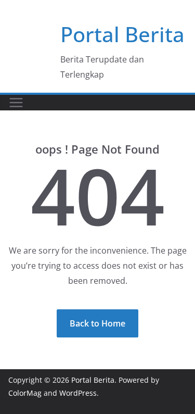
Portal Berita (122, 34)
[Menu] (16, 102)
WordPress (78, 393)
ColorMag (25, 393)
